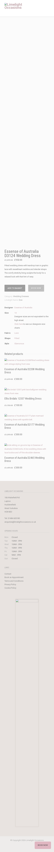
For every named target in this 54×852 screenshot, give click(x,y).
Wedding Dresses (21, 296)
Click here (18, 324)
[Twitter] (33, 847)
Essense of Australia (23, 307)
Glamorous (19, 343)
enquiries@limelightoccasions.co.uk (20, 522)
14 (15, 313)
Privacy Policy (10, 584)
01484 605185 (14, 518)
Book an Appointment (14, 577)
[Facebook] (14, 847)
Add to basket (15, 288)
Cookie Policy (10, 588)
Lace (16, 333)
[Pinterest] (27, 847)
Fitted (16, 338)
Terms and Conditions (13, 581)
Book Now (36, 288)
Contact (7, 574)
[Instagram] (21, 847)
